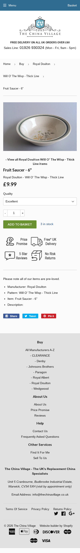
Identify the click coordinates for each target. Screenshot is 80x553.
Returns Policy (62, 509)
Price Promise (40, 410)
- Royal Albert (40, 377)
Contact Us (40, 431)
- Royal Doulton (40, 383)
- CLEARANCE (40, 355)
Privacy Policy (40, 509)
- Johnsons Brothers (40, 366)
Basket (72, 5)
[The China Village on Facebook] (63, 514)
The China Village (25, 525)
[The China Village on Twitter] (56, 514)
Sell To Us (40, 458)
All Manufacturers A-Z (40, 350)
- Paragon (40, 372)
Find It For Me (40, 452)
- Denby (40, 361)
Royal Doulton (41, 64)
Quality (8, 193)
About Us (40, 404)
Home (6, 64)
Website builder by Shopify (56, 525)
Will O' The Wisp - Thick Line (21, 76)
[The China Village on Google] (72, 514)
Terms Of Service (16, 509)
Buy (21, 64)
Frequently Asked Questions (40, 436)
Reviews (40, 415)
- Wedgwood (40, 388)
